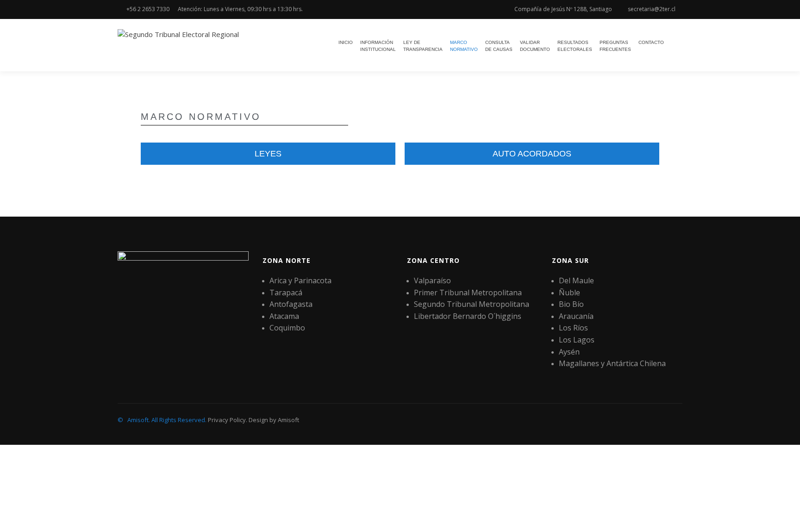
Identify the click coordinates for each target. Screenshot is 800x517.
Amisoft (288, 420)
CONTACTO (651, 42)
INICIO (345, 42)
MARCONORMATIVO (464, 46)
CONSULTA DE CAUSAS (498, 46)
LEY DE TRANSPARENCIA (423, 46)
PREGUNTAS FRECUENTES (615, 46)
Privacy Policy (227, 420)
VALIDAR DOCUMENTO (535, 46)
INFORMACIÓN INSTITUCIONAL (378, 46)
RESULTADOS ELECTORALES (574, 46)
